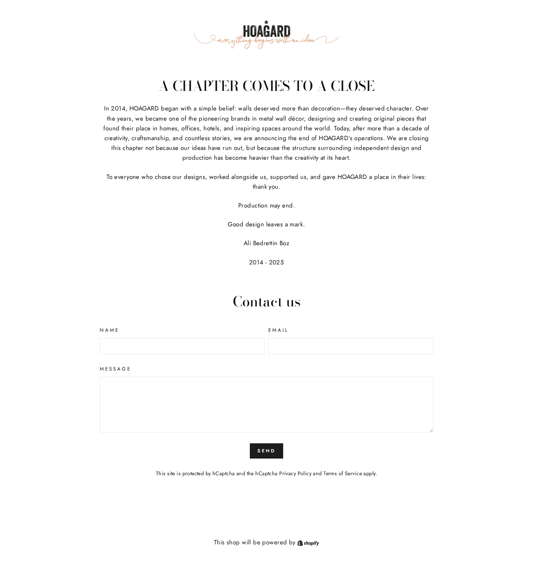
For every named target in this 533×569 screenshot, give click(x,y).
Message (116, 368)
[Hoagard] (266, 34)
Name (109, 330)
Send (266, 450)
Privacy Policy (295, 473)
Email (278, 330)
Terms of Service (342, 473)
